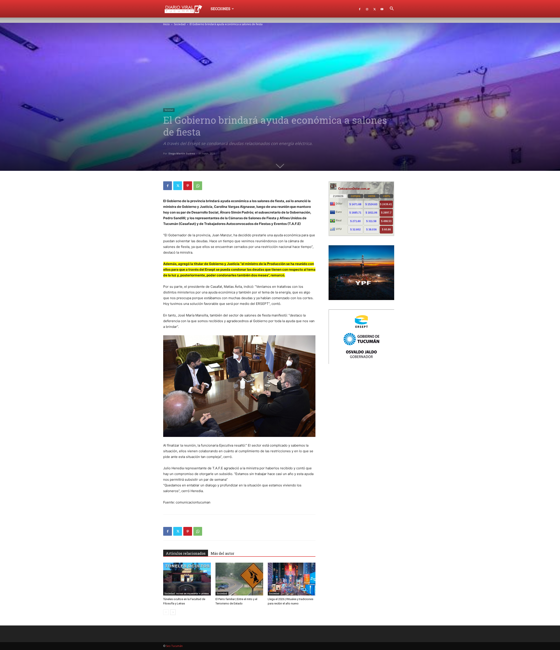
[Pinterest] (187, 185)
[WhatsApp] (197, 185)
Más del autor (222, 553)
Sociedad (180, 24)
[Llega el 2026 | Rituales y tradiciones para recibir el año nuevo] (291, 579)
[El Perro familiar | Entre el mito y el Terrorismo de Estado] (239, 579)
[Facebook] (359, 9)
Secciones (220, 8)
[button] (391, 9)
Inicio (166, 24)
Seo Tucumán (174, 646)
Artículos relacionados (185, 553)
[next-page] (173, 612)
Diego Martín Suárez (181, 153)
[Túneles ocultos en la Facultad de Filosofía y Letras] (187, 579)
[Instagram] (367, 9)
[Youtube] (382, 9)
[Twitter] (374, 9)
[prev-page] (166, 612)
